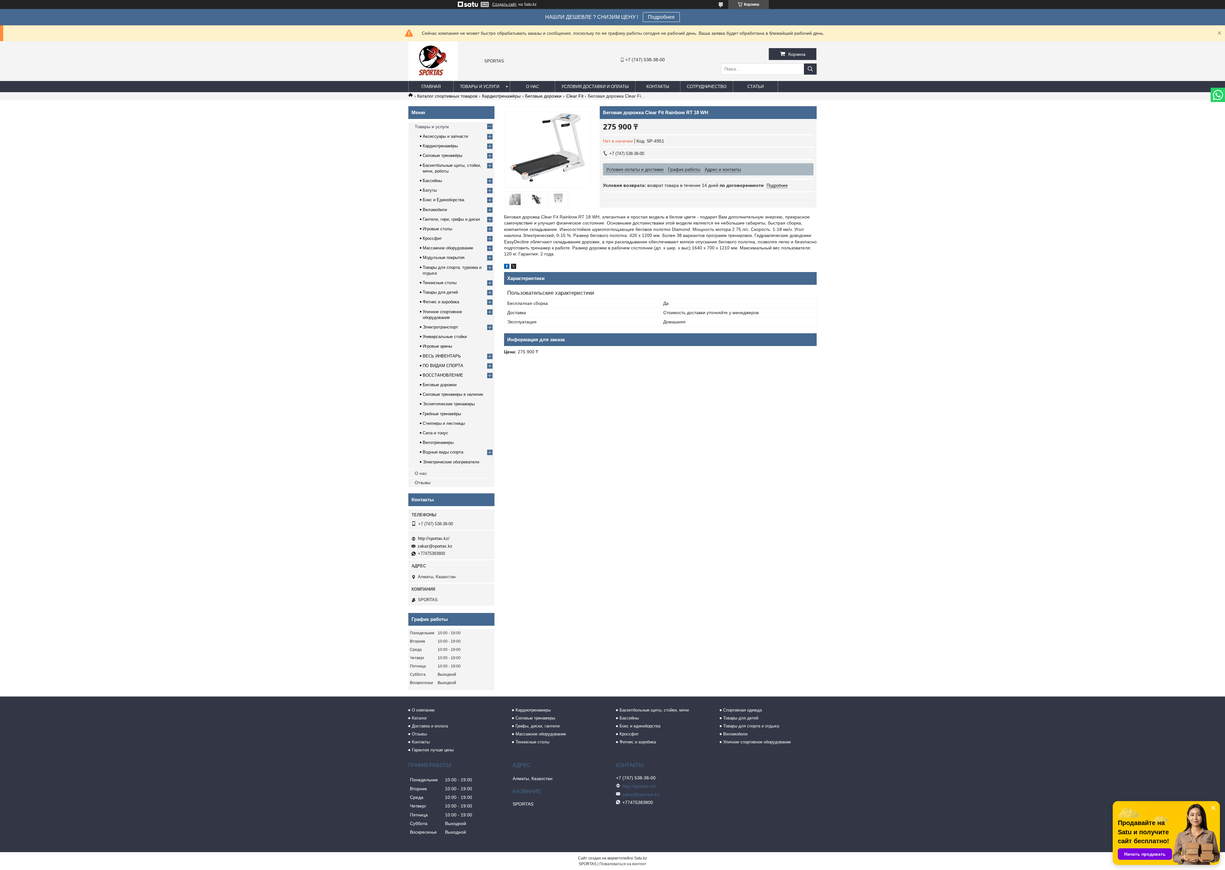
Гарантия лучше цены (433, 750)
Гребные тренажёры (442, 413)
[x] (513, 267)
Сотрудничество (706, 86)
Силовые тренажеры (535, 718)
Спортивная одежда (742, 710)
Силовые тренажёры (442, 155)
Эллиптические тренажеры (449, 404)
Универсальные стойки (445, 336)
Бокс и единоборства (640, 726)
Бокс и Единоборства (443, 199)
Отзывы (423, 482)
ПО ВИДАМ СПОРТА (443, 365)
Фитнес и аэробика (441, 301)
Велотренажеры (438, 442)
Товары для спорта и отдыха (751, 726)
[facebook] (506, 267)
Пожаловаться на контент (623, 864)
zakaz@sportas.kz (435, 546)
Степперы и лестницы (444, 423)
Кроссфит (432, 238)
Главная (431, 86)
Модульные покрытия (443, 257)
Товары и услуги (479, 86)
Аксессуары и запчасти (445, 136)
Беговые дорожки (543, 96)
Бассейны (432, 180)
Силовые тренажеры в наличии (453, 394)
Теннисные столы (440, 282)
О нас (532, 86)
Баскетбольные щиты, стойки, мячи (654, 710)
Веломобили (435, 209)
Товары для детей (440, 292)
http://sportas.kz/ (433, 538)
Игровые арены (437, 346)
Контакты (657, 86)
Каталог (419, 718)
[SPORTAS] (433, 78)
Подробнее (661, 17)
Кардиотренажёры (501, 96)
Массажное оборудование (448, 248)
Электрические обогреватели (451, 462)
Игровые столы (437, 228)
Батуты (430, 190)
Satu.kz (640, 858)
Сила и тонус (435, 433)
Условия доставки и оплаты (595, 86)
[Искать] (810, 69)
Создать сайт (504, 4)
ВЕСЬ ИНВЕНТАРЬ (442, 356)
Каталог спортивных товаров (447, 96)
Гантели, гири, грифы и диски (451, 219)
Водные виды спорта (443, 452)
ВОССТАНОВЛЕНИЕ (443, 375)
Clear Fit (574, 96)
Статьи (755, 86)
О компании (423, 710)
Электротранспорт (440, 327)
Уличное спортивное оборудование (757, 742)
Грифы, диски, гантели (538, 726)
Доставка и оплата (430, 726)
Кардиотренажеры (533, 710)
